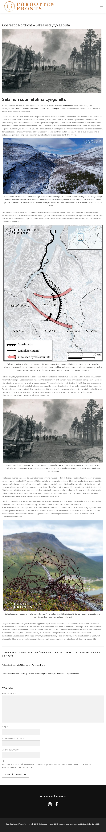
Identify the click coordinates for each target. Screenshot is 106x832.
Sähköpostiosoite (13, 738)
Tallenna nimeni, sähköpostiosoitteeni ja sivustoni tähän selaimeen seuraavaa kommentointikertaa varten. (46, 766)
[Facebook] (56, 804)
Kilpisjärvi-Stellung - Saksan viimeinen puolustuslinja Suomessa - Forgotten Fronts (45, 673)
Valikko (101, 5)
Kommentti (9, 693)
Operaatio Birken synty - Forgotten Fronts (28, 665)
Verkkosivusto (10, 750)
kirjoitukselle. (68, 105)
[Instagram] (50, 804)
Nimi (5, 727)
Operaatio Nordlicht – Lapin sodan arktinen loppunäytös (37, 108)
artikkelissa (29, 636)
